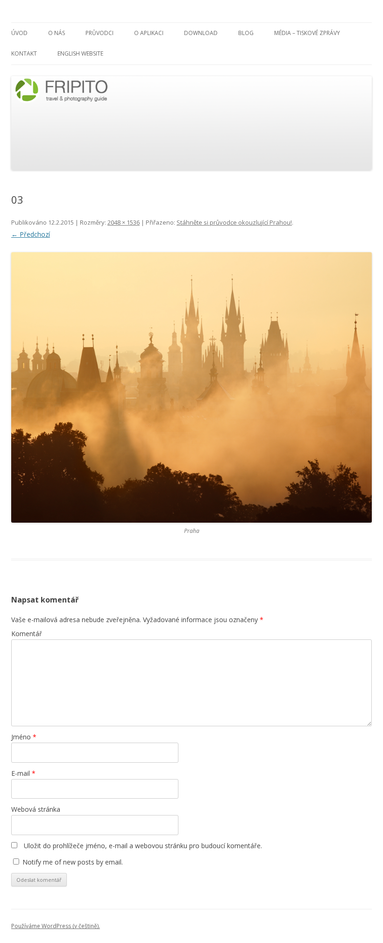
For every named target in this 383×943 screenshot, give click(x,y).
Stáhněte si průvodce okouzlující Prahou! (234, 222)
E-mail (23, 773)
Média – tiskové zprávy (307, 33)
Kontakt (24, 53)
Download (201, 33)
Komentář (26, 633)
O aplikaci (148, 33)
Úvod (19, 33)
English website (80, 53)
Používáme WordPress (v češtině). (55, 926)
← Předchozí (30, 234)
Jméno (23, 736)
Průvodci (99, 33)
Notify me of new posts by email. (72, 862)
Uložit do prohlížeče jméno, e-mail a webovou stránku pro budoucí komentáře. (143, 845)
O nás (56, 33)
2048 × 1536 (123, 222)
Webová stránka (35, 809)
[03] (191, 387)
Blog (246, 33)
